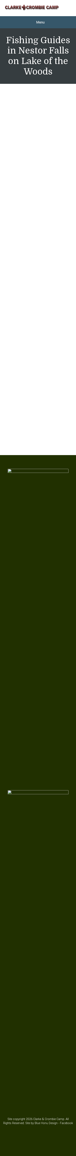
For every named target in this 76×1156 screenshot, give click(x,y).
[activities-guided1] (38, 319)
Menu (40, 22)
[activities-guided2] (38, 367)
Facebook (66, 1123)
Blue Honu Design (46, 1123)
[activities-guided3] (38, 414)
